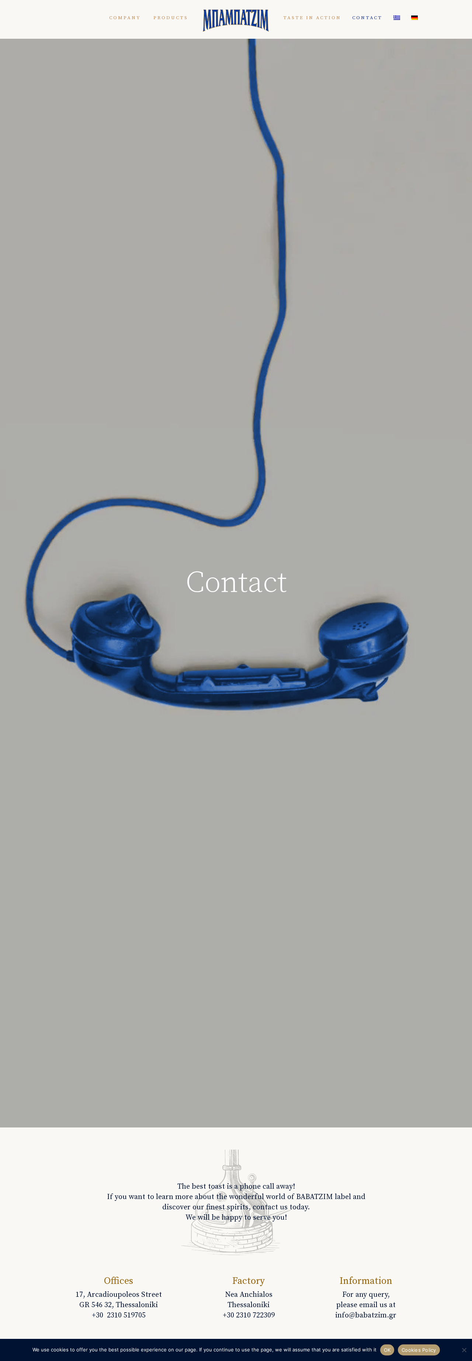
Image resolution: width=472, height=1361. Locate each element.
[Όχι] (463, 1353)
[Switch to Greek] (396, 17)
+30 (249, 1315)
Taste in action (312, 18)
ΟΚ (387, 1350)
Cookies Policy (419, 1350)
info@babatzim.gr (365, 1315)
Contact (367, 18)
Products (170, 18)
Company (125, 18)
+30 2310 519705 (119, 1315)
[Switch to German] (414, 17)
